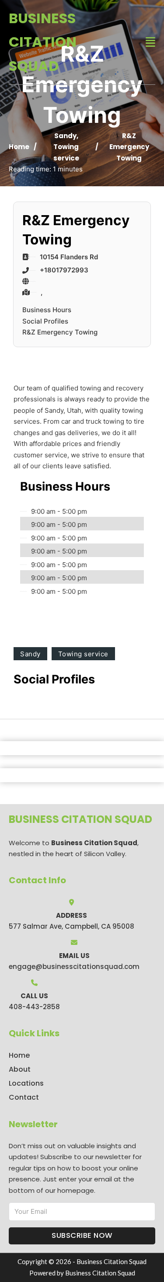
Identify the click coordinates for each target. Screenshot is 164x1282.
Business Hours (46, 310)
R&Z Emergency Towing (60, 332)
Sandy (65, 135)
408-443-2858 (34, 1006)
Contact (24, 1097)
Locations (26, 1083)
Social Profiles (45, 321)
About (20, 1069)
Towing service (83, 654)
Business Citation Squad (43, 42)
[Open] (150, 42)
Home (19, 146)
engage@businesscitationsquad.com (74, 966)
